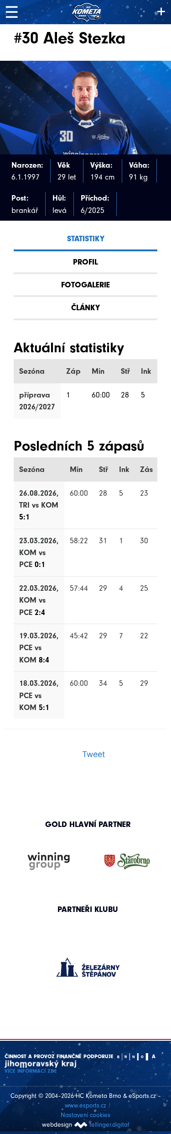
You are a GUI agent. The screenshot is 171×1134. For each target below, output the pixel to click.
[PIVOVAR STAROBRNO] (127, 862)
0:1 (40, 564)
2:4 (40, 612)
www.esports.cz (85, 1105)
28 (125, 394)
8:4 (44, 659)
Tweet (93, 754)
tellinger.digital (109, 1125)
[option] (88, 958)
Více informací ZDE (31, 1071)
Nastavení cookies (85, 1115)
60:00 (101, 394)
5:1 (24, 516)
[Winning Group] (49, 862)
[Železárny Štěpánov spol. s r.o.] (88, 967)
